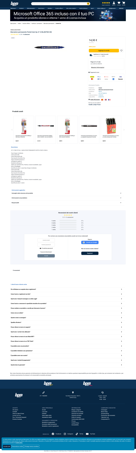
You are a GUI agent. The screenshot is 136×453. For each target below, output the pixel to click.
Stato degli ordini (46, 415)
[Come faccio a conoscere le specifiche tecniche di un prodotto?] (121, 303)
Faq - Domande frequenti (19, 417)
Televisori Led (105, 417)
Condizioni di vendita (77, 411)
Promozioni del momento (108, 415)
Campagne (104, 410)
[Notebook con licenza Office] (68, 15)
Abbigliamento (112, 8)
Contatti (15, 411)
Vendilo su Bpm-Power (95, 104)
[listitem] (24, 130)
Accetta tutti (6, 446)
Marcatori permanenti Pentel (106, 89)
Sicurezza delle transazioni (49, 424)
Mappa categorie (76, 410)
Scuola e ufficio (58, 8)
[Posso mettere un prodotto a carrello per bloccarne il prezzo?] (121, 308)
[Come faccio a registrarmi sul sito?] (121, 294)
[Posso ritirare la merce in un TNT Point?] (121, 341)
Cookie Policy (75, 423)
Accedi (44, 410)
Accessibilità (75, 425)
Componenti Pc (105, 419)
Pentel (100, 87)
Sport (92, 8)
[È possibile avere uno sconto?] (121, 355)
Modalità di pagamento (48, 422)
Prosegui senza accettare (32, 446)
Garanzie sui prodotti (77, 413)
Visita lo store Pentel (15, 29)
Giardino (49, 8)
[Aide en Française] (109, 99)
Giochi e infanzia (83, 8)
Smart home (41, 8)
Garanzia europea (76, 415)
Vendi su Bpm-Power (18, 413)
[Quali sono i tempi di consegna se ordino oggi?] (121, 299)
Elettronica (13, 8)
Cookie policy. (19, 442)
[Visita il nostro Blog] (48, 383)
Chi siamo (15, 410)
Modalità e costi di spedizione (50, 426)
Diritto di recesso (76, 417)
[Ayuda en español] (102, 99)
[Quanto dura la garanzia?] (121, 365)
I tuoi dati (44, 411)
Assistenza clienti (47, 417)
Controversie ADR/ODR (78, 419)
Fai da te (21, 8)
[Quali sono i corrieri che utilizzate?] (121, 332)
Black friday (104, 411)
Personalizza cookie (17, 446)
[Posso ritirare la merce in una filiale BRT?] (121, 336)
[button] (12, 129)
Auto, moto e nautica (70, 8)
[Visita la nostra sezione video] (88, 383)
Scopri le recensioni (106, 5)
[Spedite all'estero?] (121, 322)
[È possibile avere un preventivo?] (121, 346)
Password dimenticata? (46, 252)
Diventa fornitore (17, 419)
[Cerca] (88, 3)
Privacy (74, 421)
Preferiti (44, 413)
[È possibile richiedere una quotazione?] (121, 351)
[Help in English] (106, 99)
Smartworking (105, 413)
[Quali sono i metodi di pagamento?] (121, 360)
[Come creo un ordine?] (121, 313)
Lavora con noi (17, 415)
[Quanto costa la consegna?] (121, 318)
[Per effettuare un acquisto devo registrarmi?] (121, 289)
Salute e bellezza (101, 8)
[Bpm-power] (14, 3)
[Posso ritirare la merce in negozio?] (121, 327)
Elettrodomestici (30, 8)
